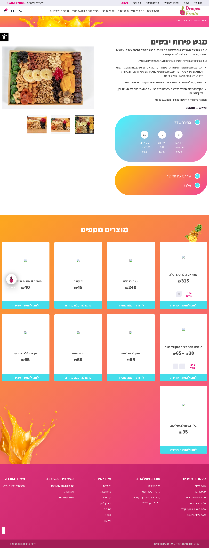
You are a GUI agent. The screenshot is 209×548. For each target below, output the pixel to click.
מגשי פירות (153, 11)
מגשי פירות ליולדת (196, 515)
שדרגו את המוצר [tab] (179, 176)
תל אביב (106, 497)
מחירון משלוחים (171, 3)
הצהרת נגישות (152, 3)
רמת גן (107, 520)
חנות (197, 20)
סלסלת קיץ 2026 (151, 503)
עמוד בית (198, 3)
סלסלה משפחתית (151, 491)
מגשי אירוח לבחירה (196, 497)
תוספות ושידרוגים (59, 11)
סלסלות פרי (108, 11)
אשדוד (107, 515)
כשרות (124, 3)
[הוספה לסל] (184, 305)
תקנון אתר (68, 491)
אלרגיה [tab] (186, 185)
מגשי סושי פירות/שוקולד (85, 11)
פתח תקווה (105, 491)
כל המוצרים (154, 486)
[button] (4, 37)
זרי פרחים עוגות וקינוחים (131, 11)
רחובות (107, 509)
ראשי (204, 20)
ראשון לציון (105, 503)
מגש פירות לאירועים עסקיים (146, 497)
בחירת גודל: (182, 122)
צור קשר (137, 3)
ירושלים (107, 486)
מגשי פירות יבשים (197, 503)
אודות (186, 3)
